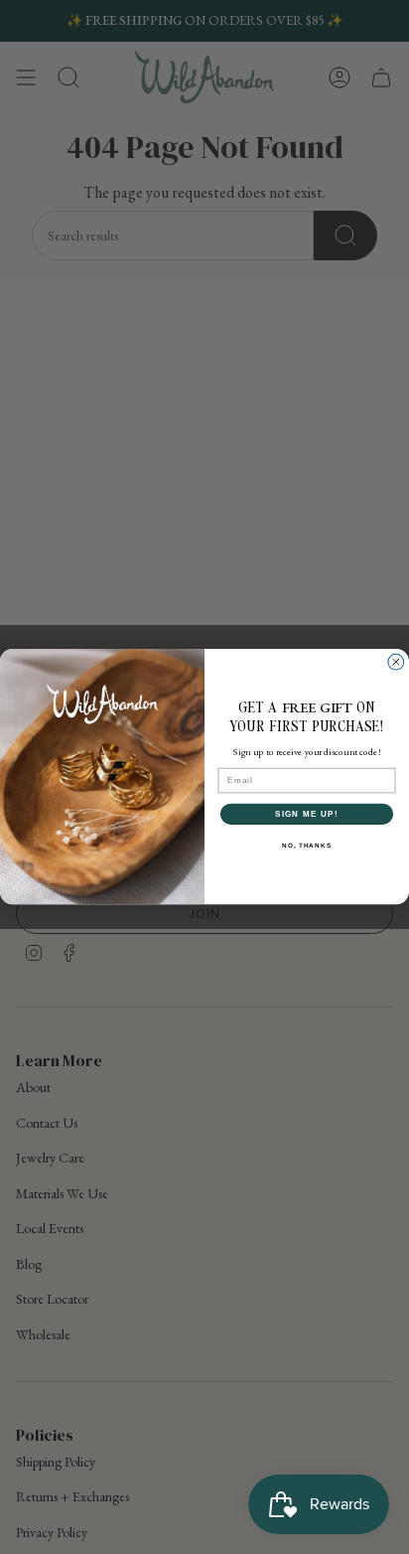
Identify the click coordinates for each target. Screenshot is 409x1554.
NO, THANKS (307, 845)
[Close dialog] (396, 663)
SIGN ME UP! (307, 814)
